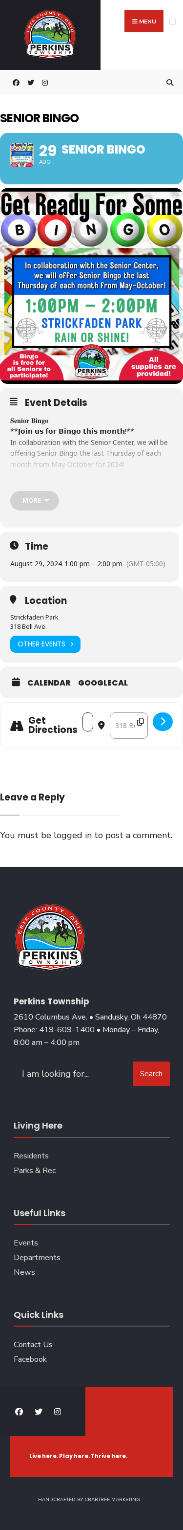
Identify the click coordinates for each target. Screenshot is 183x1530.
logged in (73, 835)
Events (26, 1243)
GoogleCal (103, 683)
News (24, 1272)
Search (151, 1074)
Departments (37, 1257)
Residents (31, 1156)
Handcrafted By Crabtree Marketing (89, 1499)
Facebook (30, 1359)
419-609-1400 (67, 1029)
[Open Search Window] (168, 82)
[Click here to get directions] (163, 721)
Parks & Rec (35, 1170)
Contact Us (33, 1344)
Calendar (49, 683)
